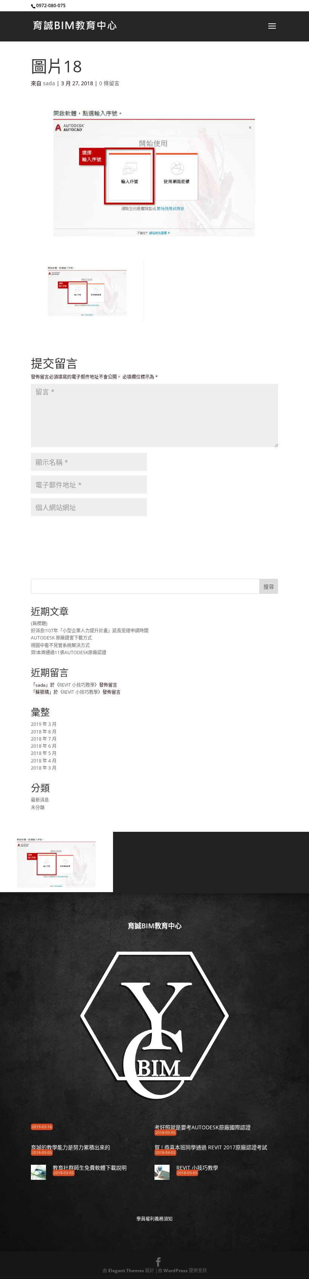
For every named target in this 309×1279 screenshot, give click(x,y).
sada (49, 83)
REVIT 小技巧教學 (77, 685)
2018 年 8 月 (44, 731)
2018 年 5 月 (44, 753)
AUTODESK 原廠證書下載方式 (61, 638)
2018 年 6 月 (44, 746)
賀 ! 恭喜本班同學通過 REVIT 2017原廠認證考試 (210, 1147)
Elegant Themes (126, 1270)
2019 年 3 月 (44, 724)
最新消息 (40, 800)
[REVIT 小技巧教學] (162, 1177)
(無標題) (39, 623)
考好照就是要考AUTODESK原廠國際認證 (202, 1127)
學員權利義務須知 (154, 1219)
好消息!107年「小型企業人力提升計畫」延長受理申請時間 (89, 630)
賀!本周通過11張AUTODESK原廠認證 (68, 652)
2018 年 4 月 (44, 761)
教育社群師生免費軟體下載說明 (90, 1167)
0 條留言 (109, 83)
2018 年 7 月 (44, 739)
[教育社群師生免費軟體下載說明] (38, 1177)
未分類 (37, 807)
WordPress (176, 1270)
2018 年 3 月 (44, 768)
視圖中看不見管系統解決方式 (60, 645)
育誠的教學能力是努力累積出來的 (70, 1147)
